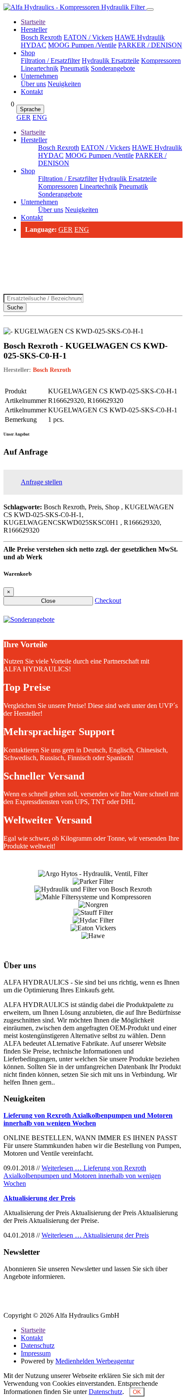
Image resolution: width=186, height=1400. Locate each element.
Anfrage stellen (41, 482)
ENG (39, 117)
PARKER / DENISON (150, 45)
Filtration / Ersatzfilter (50, 60)
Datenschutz (38, 1345)
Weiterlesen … (82, 1175)
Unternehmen (39, 76)
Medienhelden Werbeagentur (94, 1361)
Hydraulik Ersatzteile (110, 60)
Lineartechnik (39, 68)
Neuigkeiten (64, 83)
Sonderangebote (113, 68)
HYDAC (33, 45)
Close (48, 601)
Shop (28, 52)
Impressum (36, 1353)
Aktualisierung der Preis (39, 1198)
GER (23, 117)
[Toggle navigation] (150, 9)
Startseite (33, 21)
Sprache (30, 109)
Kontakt (32, 91)
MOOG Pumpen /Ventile (82, 45)
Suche (15, 307)
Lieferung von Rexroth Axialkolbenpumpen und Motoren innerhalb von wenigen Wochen (88, 1119)
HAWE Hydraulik (140, 37)
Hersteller (34, 29)
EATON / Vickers (88, 37)
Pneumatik (74, 68)
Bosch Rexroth (41, 37)
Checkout (108, 600)
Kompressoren (161, 60)
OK (137, 1392)
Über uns (33, 83)
